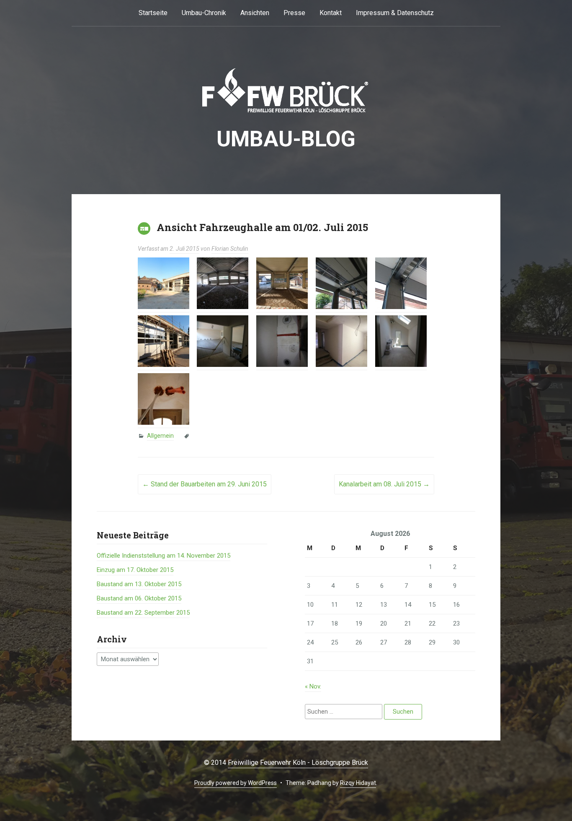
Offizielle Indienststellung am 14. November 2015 (163, 555)
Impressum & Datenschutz (395, 13)
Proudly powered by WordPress (235, 782)
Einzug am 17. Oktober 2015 (135, 570)
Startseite (153, 13)
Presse (294, 13)
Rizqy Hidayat (358, 782)
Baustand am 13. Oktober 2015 (139, 584)
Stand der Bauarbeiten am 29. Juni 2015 (204, 484)
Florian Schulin (229, 248)
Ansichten (254, 13)
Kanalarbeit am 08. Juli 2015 (384, 484)
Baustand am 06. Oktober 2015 (139, 598)
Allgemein (160, 435)
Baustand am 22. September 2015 (143, 612)
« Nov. (313, 686)
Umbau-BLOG (286, 139)
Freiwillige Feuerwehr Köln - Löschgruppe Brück (298, 762)
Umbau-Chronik (204, 13)
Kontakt (330, 13)
